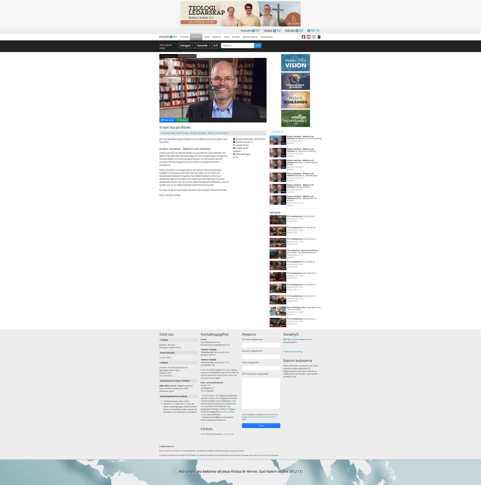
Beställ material (250, 36)
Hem (168, 36)
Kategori (185, 45)
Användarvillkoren (270, 417)
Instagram (314, 36)
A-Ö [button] (216, 45)
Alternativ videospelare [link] (187, 56)
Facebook (304, 36)
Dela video (168, 120)
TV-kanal (184, 36)
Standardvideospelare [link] (168, 56)
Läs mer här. (229, 434)
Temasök (202, 45)
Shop (226, 36)
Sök (258, 45)
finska (235, 157)
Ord (319, 36)
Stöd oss (217, 36)
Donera (183, 120)
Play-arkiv (196, 36)
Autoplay (278, 131)
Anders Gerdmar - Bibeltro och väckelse (209, 133)
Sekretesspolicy (254, 417)
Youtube (309, 36)
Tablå (206, 36)
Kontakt (236, 36)
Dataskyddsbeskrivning (293, 351)
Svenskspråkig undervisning (174, 133)
